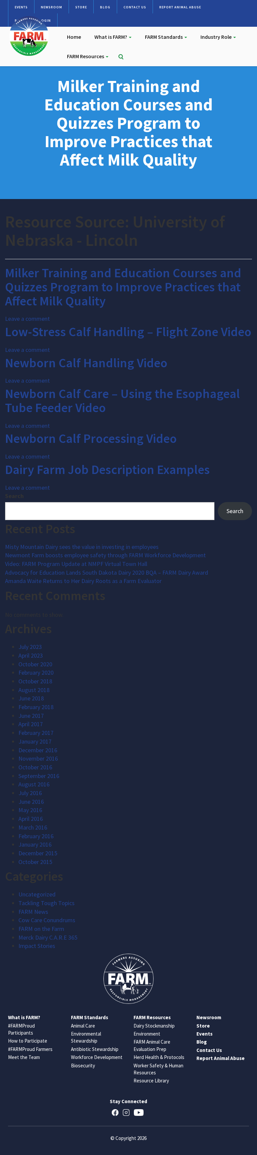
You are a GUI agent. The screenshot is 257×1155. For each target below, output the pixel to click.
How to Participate (27, 1041)
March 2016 (32, 827)
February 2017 (36, 733)
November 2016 (38, 758)
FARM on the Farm (41, 929)
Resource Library (151, 1080)
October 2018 (35, 681)
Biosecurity (83, 1065)
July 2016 (30, 793)
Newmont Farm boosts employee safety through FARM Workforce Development (105, 555)
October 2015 (35, 862)
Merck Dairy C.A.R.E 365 (47, 937)
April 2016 (30, 819)
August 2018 (34, 690)
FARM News (33, 912)
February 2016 (36, 836)
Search (14, 496)
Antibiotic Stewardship (94, 1049)
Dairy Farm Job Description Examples (107, 469)
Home (74, 36)
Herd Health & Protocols (159, 1057)
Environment (147, 1034)
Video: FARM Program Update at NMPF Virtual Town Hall (76, 564)
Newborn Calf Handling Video (86, 363)
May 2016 (30, 810)
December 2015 (37, 853)
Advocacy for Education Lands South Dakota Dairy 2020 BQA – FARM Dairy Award (106, 572)
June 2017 (31, 715)
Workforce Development (96, 1057)
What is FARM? (111, 36)
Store (81, 7)
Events (21, 7)
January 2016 (35, 844)
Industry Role (216, 36)
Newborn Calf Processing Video (91, 438)
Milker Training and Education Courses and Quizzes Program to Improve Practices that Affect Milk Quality (123, 287)
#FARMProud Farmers (30, 1049)
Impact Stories (36, 946)
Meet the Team (24, 1057)
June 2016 (31, 801)
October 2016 (35, 767)
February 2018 (36, 707)
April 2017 (30, 724)
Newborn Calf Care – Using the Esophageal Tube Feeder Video (122, 400)
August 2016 (34, 784)
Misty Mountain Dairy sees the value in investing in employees (82, 547)
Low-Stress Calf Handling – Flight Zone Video (128, 332)
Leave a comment (27, 318)
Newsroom (51, 7)
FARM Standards (164, 36)
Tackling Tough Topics (46, 903)
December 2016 (37, 750)
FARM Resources (86, 56)
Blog (105, 7)
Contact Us (134, 7)
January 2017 (35, 741)
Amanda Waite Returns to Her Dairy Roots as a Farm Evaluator (83, 581)
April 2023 (30, 655)
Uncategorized (37, 894)
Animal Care (83, 1026)
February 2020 (36, 672)
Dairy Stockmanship (154, 1026)
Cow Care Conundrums (46, 920)
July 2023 (30, 647)
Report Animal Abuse (180, 7)
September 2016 (38, 776)
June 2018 (31, 698)
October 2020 (35, 664)
